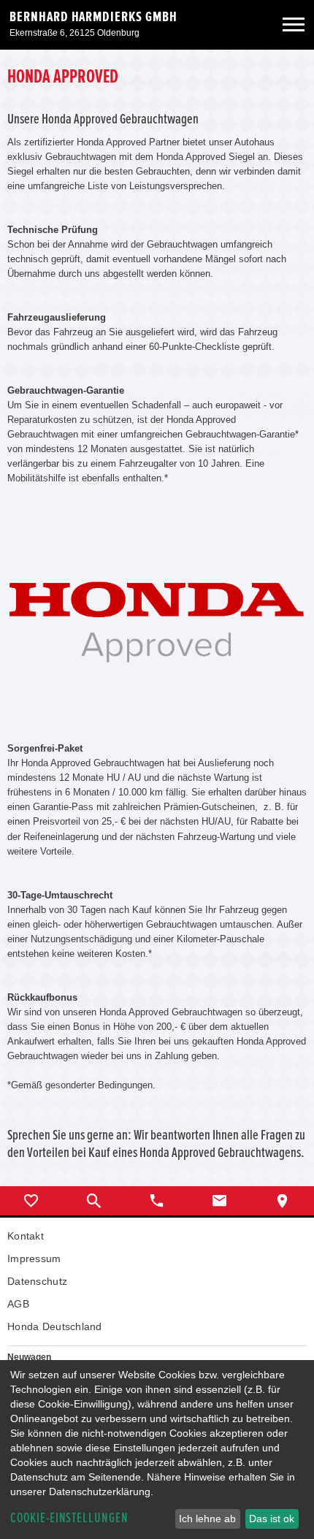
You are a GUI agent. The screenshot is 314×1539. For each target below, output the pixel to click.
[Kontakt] (219, 1200)
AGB (18, 1304)
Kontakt (25, 1236)
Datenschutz (37, 1281)
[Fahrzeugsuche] (94, 1200)
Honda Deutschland (54, 1326)
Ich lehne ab (207, 1518)
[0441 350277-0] (157, 1200)
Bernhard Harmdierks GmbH (93, 16)
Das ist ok (271, 1518)
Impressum (34, 1258)
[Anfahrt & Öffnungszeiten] (282, 1200)
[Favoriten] (31, 1200)
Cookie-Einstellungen (69, 1518)
